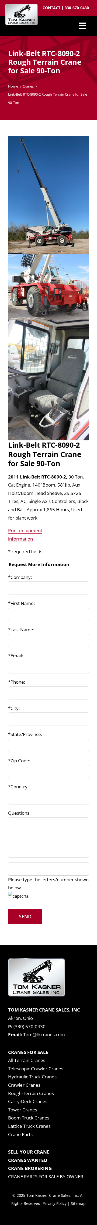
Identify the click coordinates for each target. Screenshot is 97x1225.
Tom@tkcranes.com (44, 1034)
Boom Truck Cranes (28, 1118)
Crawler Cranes (24, 1085)
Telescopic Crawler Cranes (35, 1068)
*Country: (18, 787)
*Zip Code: (19, 761)
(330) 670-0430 (29, 1026)
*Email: (15, 656)
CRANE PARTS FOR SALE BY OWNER (45, 1176)
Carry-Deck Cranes (27, 1101)
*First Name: (21, 603)
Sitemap (78, 1203)
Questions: (19, 813)
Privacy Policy (55, 1203)
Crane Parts (20, 1134)
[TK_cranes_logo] (21, 6)
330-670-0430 (77, 7)
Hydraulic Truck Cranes (32, 1077)
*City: (14, 708)
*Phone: (16, 682)
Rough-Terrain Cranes (31, 1093)
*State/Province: (25, 734)
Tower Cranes (22, 1110)
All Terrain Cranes (26, 1060)
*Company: (20, 577)
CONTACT (52, 7)
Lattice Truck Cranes (29, 1126)
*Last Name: (21, 629)
